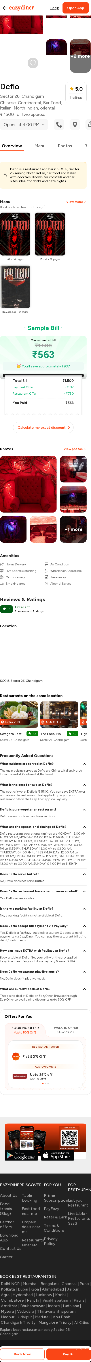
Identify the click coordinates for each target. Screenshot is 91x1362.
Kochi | (61, 1294)
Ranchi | (34, 1300)
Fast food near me (31, 1211)
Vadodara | (26, 1311)
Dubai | (24, 1289)
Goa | (36, 1289)
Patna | (80, 1300)
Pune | (85, 1283)
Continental (29, 102)
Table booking (29, 1198)
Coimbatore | (13, 1300)
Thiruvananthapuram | (57, 1311)
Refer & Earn (55, 1217)
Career (6, 1256)
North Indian (26, 108)
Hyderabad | (24, 1294)
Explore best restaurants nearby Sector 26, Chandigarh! (35, 1331)
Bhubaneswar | (33, 1305)
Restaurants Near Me (33, 1242)
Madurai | (43, 1316)
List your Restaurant (78, 1203)
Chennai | (70, 1283)
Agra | (6, 1294)
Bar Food (52, 102)
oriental (47, 108)
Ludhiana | (72, 1305)
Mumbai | (31, 1283)
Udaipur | (26, 1316)
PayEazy (51, 1208)
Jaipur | (74, 1289)
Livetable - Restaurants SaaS (79, 1218)
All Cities (81, 1322)
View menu (74, 202)
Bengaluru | (51, 1283)
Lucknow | (45, 1294)
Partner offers (7, 1224)
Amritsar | (10, 1305)
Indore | (55, 1305)
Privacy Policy (51, 1241)
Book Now (22, 1354)
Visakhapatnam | (57, 1300)
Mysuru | (8, 1311)
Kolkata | (9, 1289)
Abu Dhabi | (63, 1316)
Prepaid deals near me (31, 1227)
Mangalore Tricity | (56, 1322)
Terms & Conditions (54, 1228)
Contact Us (10, 1248)
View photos (73, 449)
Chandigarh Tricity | (19, 1322)
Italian (5, 108)
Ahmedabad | (54, 1289)
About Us (8, 1195)
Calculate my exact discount (42, 427)
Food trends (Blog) (6, 1208)
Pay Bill (68, 1354)
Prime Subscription (56, 1198)
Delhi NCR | (11, 1283)
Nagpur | (9, 1316)
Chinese (8, 102)
